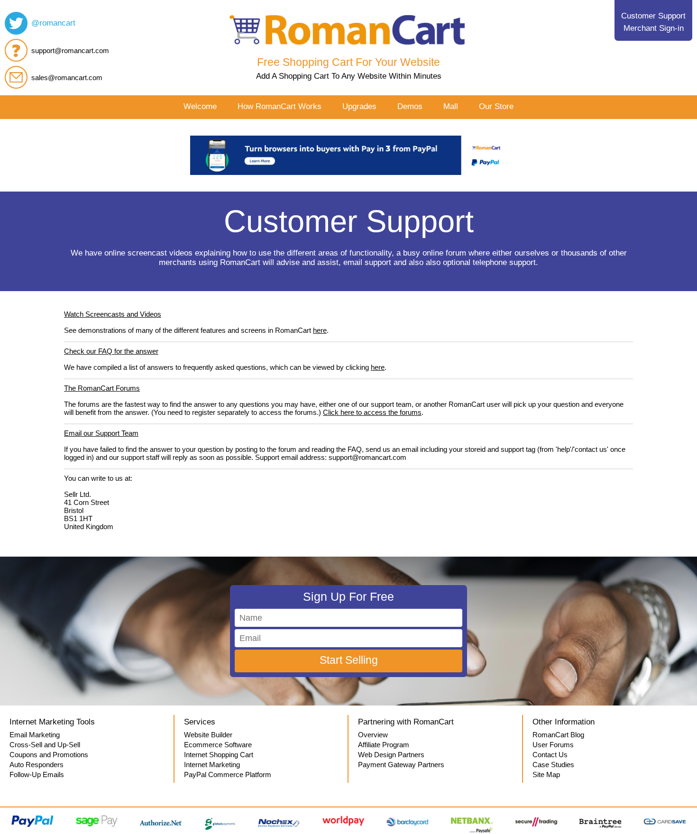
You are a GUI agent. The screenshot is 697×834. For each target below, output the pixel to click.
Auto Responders (36, 765)
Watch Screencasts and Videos (112, 314)
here (320, 330)
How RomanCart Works (279, 106)
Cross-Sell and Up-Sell (44, 745)
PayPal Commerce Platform (227, 774)
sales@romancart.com (66, 77)
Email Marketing (34, 735)
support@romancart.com (70, 50)
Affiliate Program (383, 745)
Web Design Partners (391, 755)
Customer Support (653, 15)
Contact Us (550, 755)
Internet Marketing (212, 765)
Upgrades (359, 106)
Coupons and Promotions (48, 755)
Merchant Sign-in (654, 28)
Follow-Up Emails (36, 774)
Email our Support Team (101, 433)
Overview (373, 735)
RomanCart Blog (558, 735)
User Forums (553, 745)
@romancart (53, 22)
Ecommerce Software (218, 745)
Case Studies (553, 765)
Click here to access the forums (372, 412)
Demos (409, 106)
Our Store (496, 106)
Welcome (200, 106)
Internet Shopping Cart (218, 755)
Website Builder (208, 735)
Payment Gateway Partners (401, 765)
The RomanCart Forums (102, 388)
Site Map (546, 774)
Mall (450, 106)
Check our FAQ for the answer (111, 351)
